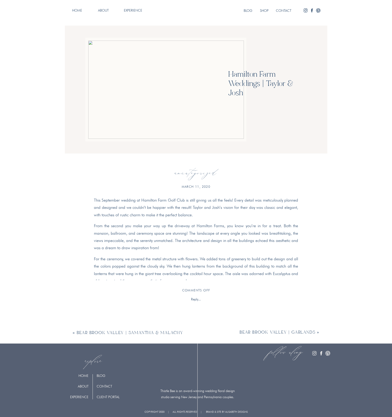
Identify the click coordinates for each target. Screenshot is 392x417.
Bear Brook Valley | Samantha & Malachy (130, 333)
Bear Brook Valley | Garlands (277, 332)
